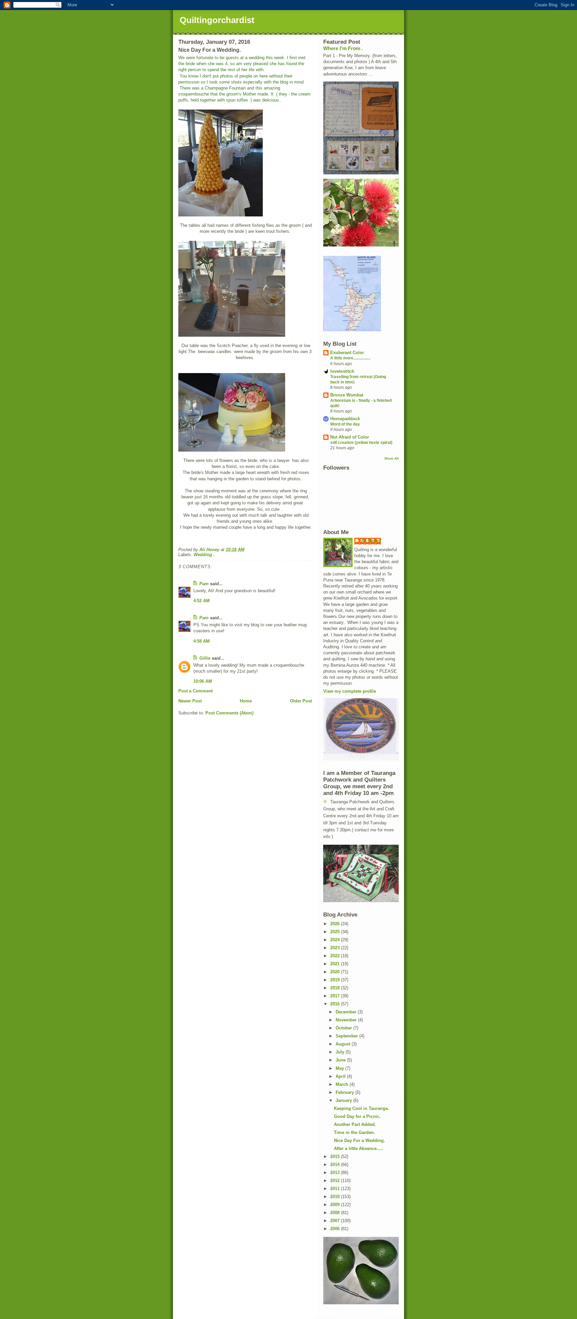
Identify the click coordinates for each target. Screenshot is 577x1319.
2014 (335, 1164)
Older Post (301, 700)
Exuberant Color (347, 352)
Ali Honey (371, 540)
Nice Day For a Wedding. (359, 1140)
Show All (391, 458)
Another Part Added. (355, 1124)
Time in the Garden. (354, 1132)
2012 (335, 1180)
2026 (335, 923)
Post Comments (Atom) (229, 712)
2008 (335, 1212)
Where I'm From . (343, 48)
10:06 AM (202, 681)
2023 (335, 947)
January (344, 1100)
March (343, 1084)
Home (246, 700)
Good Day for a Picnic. (357, 1116)
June (341, 1059)
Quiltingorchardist (217, 20)
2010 (335, 1196)
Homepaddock (345, 418)
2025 (335, 931)
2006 (335, 1228)
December (347, 1011)
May (340, 1068)
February (345, 1092)
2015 (335, 1156)
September (347, 1035)
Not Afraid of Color (349, 437)
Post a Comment (195, 690)
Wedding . (204, 554)
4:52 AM (201, 600)
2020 (335, 971)
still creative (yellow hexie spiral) (361, 442)
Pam (204, 583)
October (344, 1027)
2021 (335, 963)
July (341, 1051)
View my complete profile (349, 691)
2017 (335, 995)
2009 (335, 1204)
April (341, 1076)
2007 (335, 1220)
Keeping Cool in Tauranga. (361, 1108)
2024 (335, 939)
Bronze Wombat (346, 394)
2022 (335, 955)
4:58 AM (201, 641)
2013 (335, 1172)
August (344, 1043)
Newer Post (190, 700)
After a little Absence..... (358, 1148)
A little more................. (350, 358)
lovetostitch (342, 371)
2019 (335, 979)
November (347, 1019)
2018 (335, 987)
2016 (335, 1003)
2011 (335, 1188)
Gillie (204, 658)
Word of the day (345, 424)
